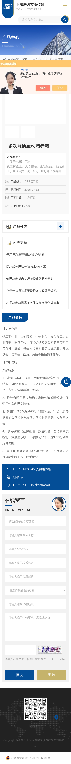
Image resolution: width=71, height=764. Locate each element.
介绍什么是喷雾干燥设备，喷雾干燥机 (31, 290)
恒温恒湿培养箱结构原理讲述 (25, 254)
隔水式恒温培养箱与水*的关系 (26, 266)
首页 (24, 59)
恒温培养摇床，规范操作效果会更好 (30, 278)
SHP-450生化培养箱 (36, 485)
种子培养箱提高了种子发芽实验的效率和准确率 (35, 302)
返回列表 (17, 477)
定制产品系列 (57, 59)
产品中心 (38, 59)
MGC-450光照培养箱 (37, 469)
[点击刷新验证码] (50, 650)
